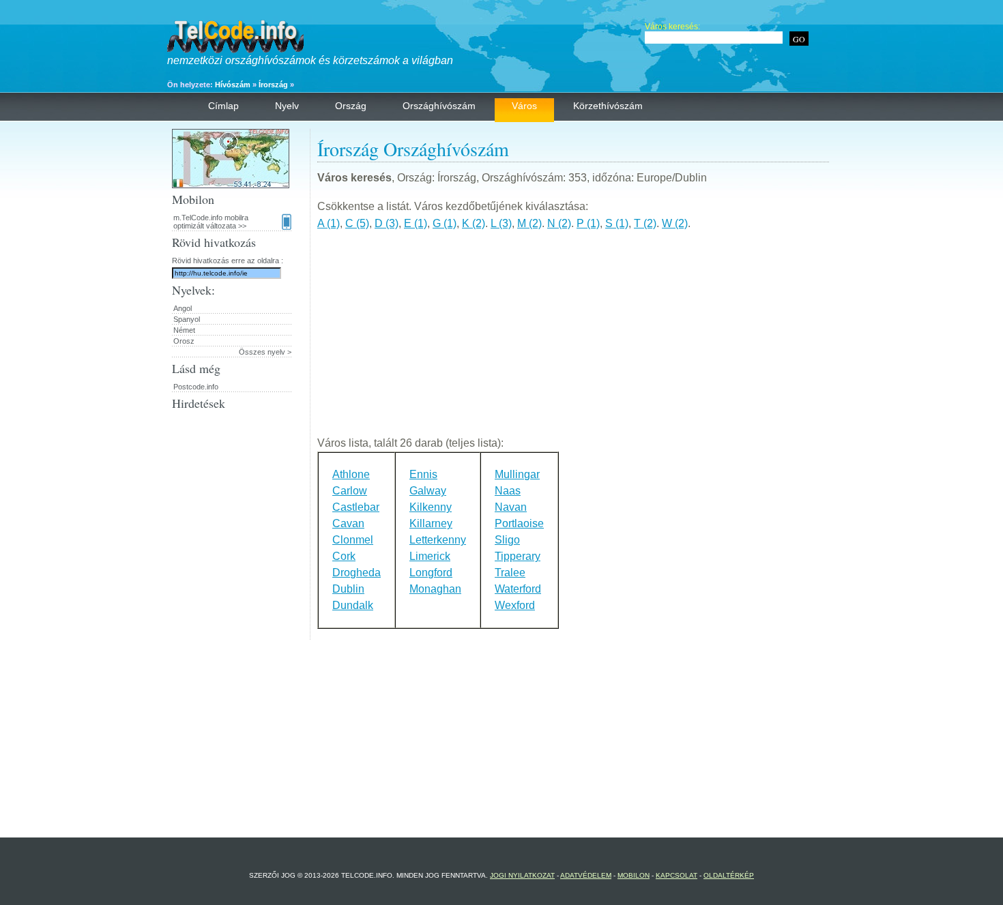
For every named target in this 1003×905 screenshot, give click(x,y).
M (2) (529, 223)
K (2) (473, 223)
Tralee (510, 572)
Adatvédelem (585, 875)
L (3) (501, 223)
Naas (508, 490)
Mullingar (517, 474)
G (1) (444, 223)
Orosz (183, 341)
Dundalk (352, 605)
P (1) (588, 223)
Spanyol (186, 319)
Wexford (515, 605)
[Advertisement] (573, 338)
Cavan (348, 523)
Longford (430, 572)
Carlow (349, 490)
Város (524, 105)
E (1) (415, 223)
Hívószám (232, 84)
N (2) (559, 223)
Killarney (430, 523)
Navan (511, 507)
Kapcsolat (676, 875)
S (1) (616, 223)
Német (184, 330)
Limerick (429, 556)
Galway (427, 490)
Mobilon (633, 875)
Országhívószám (439, 105)
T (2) (645, 223)
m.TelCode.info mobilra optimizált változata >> (210, 221)
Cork (343, 556)
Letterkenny (437, 540)
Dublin (348, 589)
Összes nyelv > (265, 352)
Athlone (351, 474)
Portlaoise (519, 523)
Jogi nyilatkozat (522, 875)
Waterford (518, 589)
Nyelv (287, 105)
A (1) (328, 223)
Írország (273, 84)
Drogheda (356, 572)
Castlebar (355, 507)
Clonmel (352, 540)
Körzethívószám (608, 105)
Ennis (423, 474)
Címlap (223, 105)
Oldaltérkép (728, 875)
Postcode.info (195, 387)
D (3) (386, 223)
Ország (350, 105)
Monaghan (435, 589)
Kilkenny (430, 507)
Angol (182, 308)
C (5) (357, 223)
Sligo (507, 540)
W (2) (675, 223)
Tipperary (517, 556)
